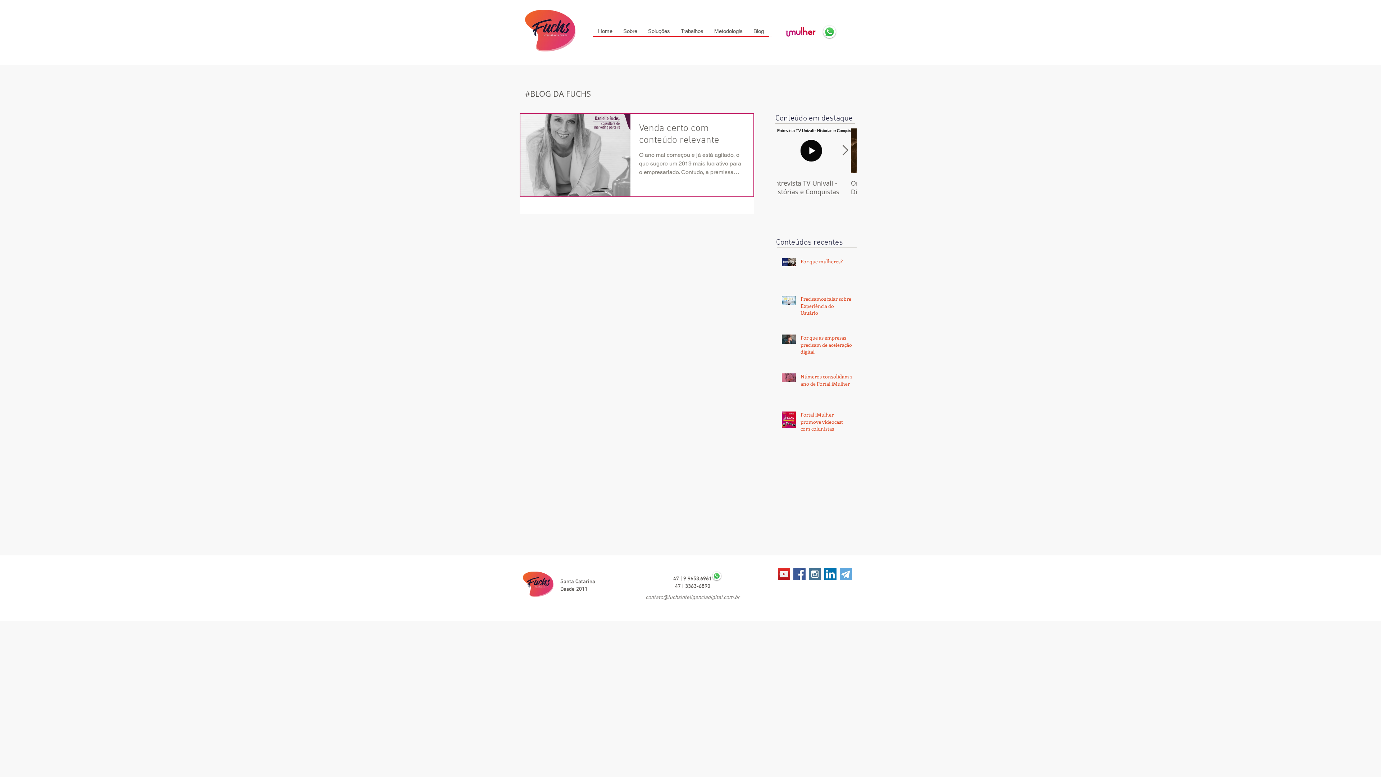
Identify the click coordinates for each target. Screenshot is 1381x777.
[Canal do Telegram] (784, 574)
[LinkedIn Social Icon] (830, 574)
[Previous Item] (788, 150)
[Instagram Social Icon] (815, 574)
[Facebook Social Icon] (799, 574)
